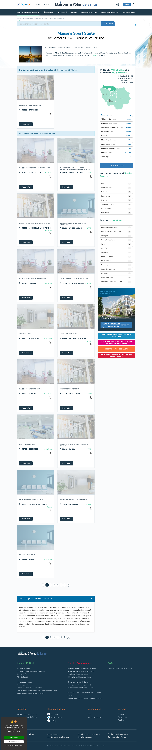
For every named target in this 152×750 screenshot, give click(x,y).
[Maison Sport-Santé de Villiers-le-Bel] (35, 150)
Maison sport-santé (24, 682)
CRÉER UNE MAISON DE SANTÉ (116, 349)
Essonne (115, 200)
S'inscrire (126, 4)
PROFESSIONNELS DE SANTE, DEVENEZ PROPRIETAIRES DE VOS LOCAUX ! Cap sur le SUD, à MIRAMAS (115, 325)
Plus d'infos (26, 124)
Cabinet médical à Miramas (111, 318)
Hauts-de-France (115, 256)
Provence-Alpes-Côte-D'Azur (115, 282)
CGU (89, 714)
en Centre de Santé (78, 674)
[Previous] (43, 585)
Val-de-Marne (115, 208)
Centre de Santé (23, 674)
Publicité (121, 720)
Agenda (74, 12)
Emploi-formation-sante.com (89, 734)
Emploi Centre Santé (109, 12)
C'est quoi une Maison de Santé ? (120, 668)
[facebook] (18, 4)
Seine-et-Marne (115, 196)
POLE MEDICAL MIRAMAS (107, 292)
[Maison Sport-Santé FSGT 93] (35, 371)
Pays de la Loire (115, 277)
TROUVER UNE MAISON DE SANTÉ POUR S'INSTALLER (116, 336)
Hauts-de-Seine (115, 188)
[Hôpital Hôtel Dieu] (35, 537)
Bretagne (115, 236)
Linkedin (54, 721)
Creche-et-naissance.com (118, 734)
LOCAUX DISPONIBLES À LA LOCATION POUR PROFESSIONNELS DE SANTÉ (116, 342)
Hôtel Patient (48, 12)
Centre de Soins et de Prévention (29, 688)
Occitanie (115, 273)
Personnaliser (14, 742)
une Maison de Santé (78, 682)
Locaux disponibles (89, 12)
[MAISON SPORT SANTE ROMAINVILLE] (76, 482)
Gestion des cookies (98, 746)
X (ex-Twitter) (56, 717)
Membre (119, 5)
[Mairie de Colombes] (35, 427)
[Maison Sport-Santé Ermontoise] (35, 261)
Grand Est (115, 252)
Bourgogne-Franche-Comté (115, 231)
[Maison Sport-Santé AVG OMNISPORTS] (35, 206)
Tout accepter (13, 738)
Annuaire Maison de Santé (28, 12)
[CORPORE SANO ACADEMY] (76, 371)
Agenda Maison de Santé (27, 717)
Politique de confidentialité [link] (14, 745)
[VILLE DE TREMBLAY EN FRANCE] (35, 482)
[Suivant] (68, 585)
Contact (37, 4)
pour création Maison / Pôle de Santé (85, 698)
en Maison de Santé (82, 668)
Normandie (115, 265)
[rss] (29, 4)
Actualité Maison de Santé (27, 714)
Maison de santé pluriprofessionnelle (31, 671)
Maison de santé (23, 668)
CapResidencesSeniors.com (58, 737)
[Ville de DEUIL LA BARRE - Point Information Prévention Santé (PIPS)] (76, 150)
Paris (115, 183)
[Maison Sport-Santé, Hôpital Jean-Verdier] (76, 427)
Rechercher (108, 24)
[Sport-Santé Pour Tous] (76, 316)
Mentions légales (94, 717)
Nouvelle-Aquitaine (115, 269)
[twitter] (22, 4)
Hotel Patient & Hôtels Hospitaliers (30, 693)
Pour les (26, 663)
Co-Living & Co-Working (117, 737)
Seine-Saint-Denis (115, 204)
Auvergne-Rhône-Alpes (115, 227)
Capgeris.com (52, 734)
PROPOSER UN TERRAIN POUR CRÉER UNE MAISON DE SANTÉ (116, 355)
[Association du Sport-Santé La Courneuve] (76, 206)
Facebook (55, 714)
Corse (115, 244)
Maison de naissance (25, 685)
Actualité (62, 12)
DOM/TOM (115, 248)
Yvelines (115, 192)
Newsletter (47, 4)
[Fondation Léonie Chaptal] (35, 87)
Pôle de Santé (22, 677)
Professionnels (128, 12)
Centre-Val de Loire (115, 240)
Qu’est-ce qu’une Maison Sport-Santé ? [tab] (35, 599)
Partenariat (122, 717)
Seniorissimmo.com (85, 737)
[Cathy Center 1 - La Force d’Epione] (76, 261)
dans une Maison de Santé (81, 688)
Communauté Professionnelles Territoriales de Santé (37, 691)
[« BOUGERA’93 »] (35, 316)
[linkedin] (26, 4)
